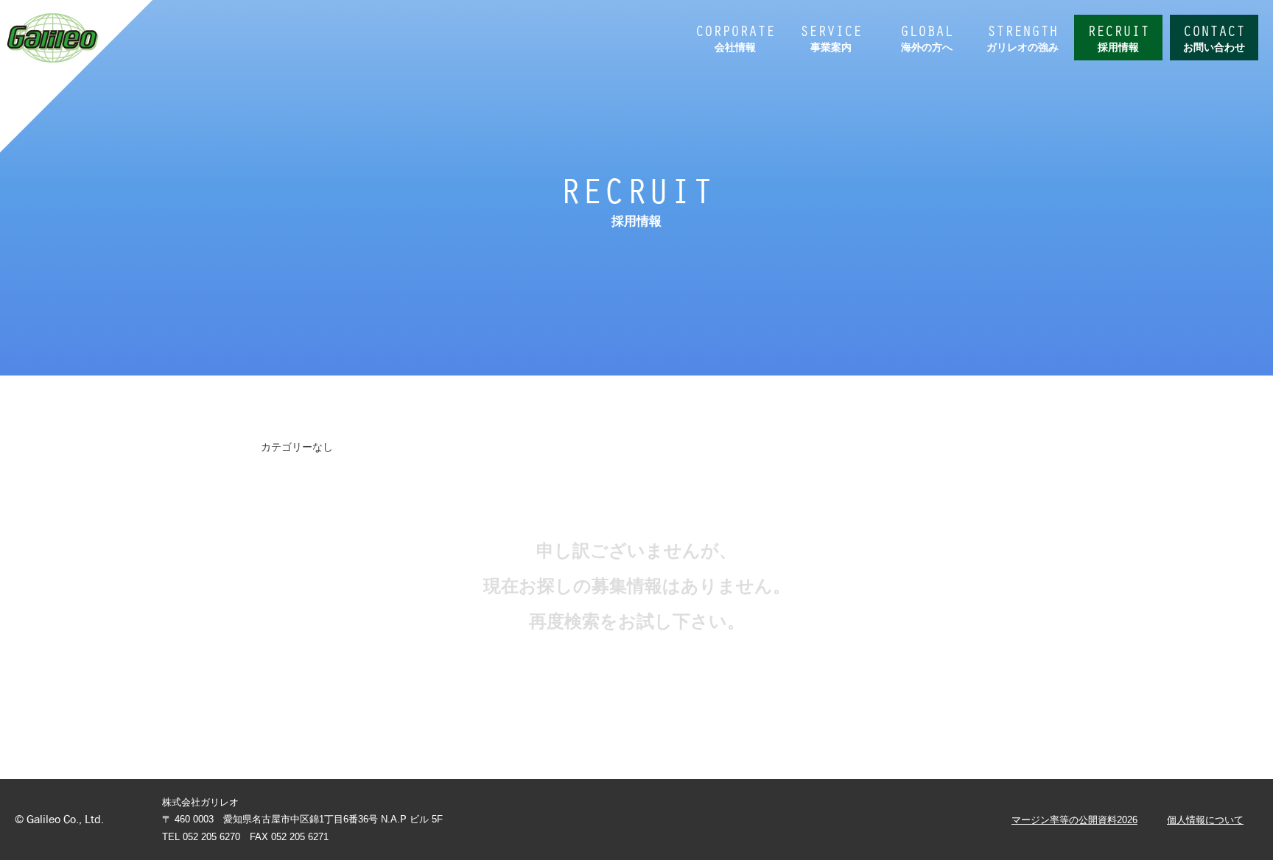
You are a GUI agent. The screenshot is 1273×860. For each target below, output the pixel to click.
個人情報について (1205, 820)
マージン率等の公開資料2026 (1074, 820)
